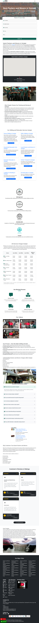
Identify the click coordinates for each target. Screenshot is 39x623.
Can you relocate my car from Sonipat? (12, 414)
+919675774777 (21, 12)
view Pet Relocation (28, 177)
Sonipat (13, 44)
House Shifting (12, 581)
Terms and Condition (11, 621)
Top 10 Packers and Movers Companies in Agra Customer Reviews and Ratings (21, 436)
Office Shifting (12, 582)
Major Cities (17, 13)
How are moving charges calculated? (12, 394)
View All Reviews (20, 522)
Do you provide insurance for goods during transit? (14, 397)
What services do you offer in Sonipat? (12, 386)
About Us (5, 584)
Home (13, 13)
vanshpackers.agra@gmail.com (10, 609)
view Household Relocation (11, 154)
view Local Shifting (28, 155)
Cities (5, 585)
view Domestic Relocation (11, 168)
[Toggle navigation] (34, 1)
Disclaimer (17, 621)
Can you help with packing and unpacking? (13, 411)
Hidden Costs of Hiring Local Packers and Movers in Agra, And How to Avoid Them (21, 430)
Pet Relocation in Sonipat (27, 172)
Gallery (5, 590)
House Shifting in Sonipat (10, 133)
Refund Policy (21, 621)
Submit (19, 38)
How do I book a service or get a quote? (12, 404)
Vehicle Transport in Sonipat (28, 160)
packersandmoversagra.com (11, 610)
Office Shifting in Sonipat (27, 133)
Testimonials (5, 592)
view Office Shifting (28, 140)
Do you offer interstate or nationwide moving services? (15, 421)
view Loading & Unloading (11, 178)
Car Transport (12, 585)
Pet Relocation (12, 595)
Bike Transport (12, 584)
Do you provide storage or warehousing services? (14, 418)
